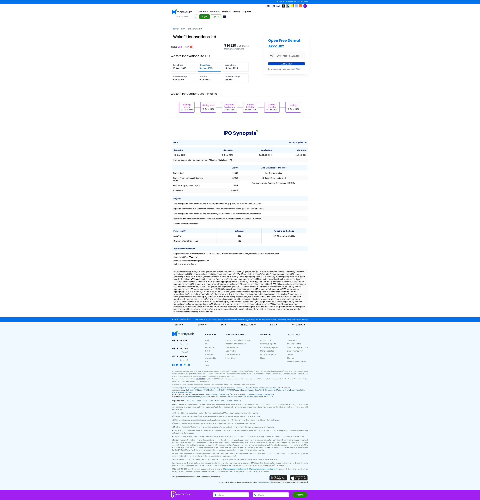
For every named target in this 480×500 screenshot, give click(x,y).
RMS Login (198, 390)
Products (215, 11)
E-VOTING (229, 390)
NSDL (205, 401)
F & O (207, 351)
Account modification (296, 361)
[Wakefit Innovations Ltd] (191, 46)
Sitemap (290, 358)
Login (204, 16)
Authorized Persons (185, 392)
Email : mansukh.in (295, 351)
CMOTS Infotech (264, 482)
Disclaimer (176, 388)
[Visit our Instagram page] (185, 364)
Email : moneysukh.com (297, 347)
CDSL (199, 401)
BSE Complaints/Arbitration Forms (195, 388)
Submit (300, 494)
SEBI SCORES (200, 379)
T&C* (298, 69)
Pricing (236, 11)
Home (175, 29)
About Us (203, 11)
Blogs (262, 358)
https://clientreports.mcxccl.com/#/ (263, 469)
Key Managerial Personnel (274, 390)
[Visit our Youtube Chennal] (181, 364)
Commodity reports (269, 347)
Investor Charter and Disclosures (258, 388)
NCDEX (229, 401)
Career (290, 354)
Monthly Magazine (268, 354)
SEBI (211, 401)
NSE (188, 401)
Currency (209, 354)
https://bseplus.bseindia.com (234, 469)
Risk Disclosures (240, 397)
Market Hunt (265, 340)
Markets (226, 11)
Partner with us (232, 347)
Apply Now (286, 63)
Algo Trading (231, 351)
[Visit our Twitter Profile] (177, 364)
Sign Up (216, 16)
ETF (206, 361)
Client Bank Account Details (214, 390)
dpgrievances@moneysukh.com (196, 397)
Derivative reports (268, 344)
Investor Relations (294, 344)
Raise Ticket (259, 390)
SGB (207, 365)
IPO (182, 29)
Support (247, 11)
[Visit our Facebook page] (173, 364)
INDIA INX (237, 401)
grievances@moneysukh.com (217, 394)
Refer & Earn (231, 358)
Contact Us (276, 388)
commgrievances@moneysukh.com (260, 394)
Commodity (210, 358)
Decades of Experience (236, 344)
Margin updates (267, 351)
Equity (207, 340)
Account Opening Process (244, 390)
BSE (193, 401)
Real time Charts (233, 354)
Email (223, 388)
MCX (217, 401)
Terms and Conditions (235, 388)
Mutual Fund (210, 347)
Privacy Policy (215, 388)
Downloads (291, 340)
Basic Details (290, 390)
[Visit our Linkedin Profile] (189, 364)
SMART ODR (268, 397)
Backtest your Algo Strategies (238, 340)
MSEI (222, 401)
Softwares (190, 390)
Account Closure (226, 397)
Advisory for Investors (255, 397)
